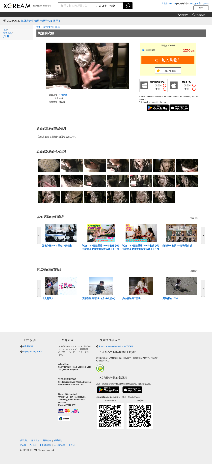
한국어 (206, 3)
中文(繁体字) (195, 3)
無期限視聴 (150, 50)
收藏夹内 (200, 14)
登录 (201, 7)
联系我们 (58, 440)
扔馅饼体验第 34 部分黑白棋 (177, 245)
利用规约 (47, 440)
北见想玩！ (48, 298)
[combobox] (76, 5)
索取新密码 (28, 346)
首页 (5, 30)
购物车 (184, 14)
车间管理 (63, 95)
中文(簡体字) (45, 445)
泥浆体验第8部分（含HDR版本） (99, 298)
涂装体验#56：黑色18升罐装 (57, 245)
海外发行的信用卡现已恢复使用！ (41, 20)
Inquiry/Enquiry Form (32, 351)
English (172, 3)
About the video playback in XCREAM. (116, 346)
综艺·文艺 (7, 32)
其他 (6, 36)
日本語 (164, 3)
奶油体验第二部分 (131, 298)
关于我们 (24, 440)
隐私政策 (35, 440)
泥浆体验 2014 (170, 298)
